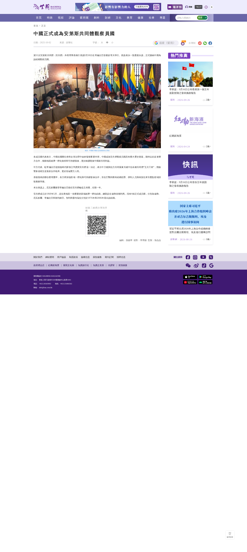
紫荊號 (84, 17)
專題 (162, 17)
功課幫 (111, 265)
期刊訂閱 (109, 257)
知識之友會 (98, 265)
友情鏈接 (122, 265)
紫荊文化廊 (68, 265)
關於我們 (38, 257)
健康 (141, 17)
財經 (108, 17)
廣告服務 (97, 257)
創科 (97, 17)
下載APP (199, 7)
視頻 (61, 17)
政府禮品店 (39, 265)
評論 (72, 17)
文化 (119, 17)
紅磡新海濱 (53, 265)
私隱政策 (73, 257)
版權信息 (85, 257)
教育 (130, 17)
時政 (50, 17)
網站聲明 (49, 257)
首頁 (39, 17)
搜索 (200, 17)
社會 (152, 17)
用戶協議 (61, 257)
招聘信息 (121, 257)
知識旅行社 (83, 265)
